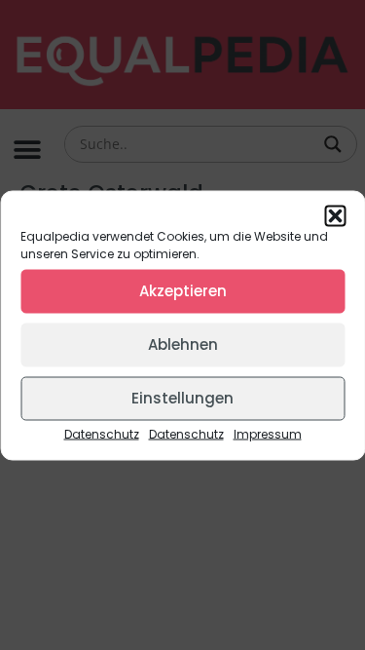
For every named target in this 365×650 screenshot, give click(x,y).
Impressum (268, 433)
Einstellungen (182, 398)
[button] (335, 215)
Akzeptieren (183, 291)
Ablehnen (183, 344)
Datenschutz (101, 433)
